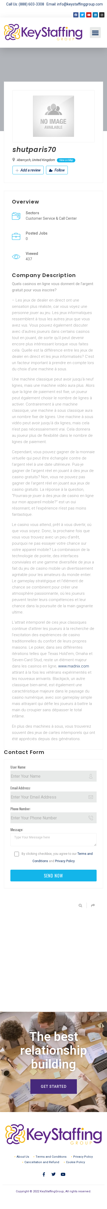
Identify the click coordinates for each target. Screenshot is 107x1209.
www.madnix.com (73, 666)
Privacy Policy (65, 861)
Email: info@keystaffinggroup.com (74, 4)
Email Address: (20, 787)
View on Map (66, 160)
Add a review (30, 170)
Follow (59, 170)
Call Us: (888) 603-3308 (26, 4)
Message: (16, 829)
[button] (95, 32)
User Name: (18, 767)
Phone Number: (20, 808)
